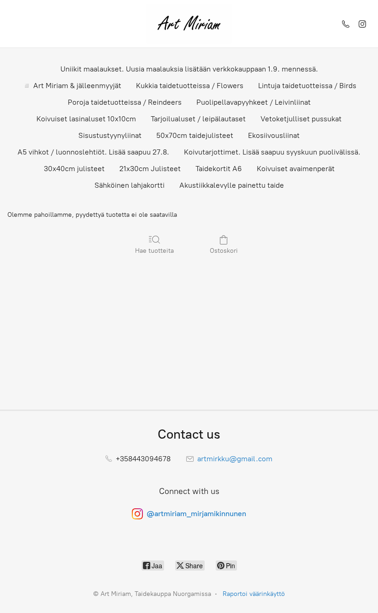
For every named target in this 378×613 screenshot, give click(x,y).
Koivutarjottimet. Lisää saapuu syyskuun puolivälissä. (272, 152)
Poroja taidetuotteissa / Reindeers (125, 102)
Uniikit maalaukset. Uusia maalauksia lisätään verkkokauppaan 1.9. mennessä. (189, 69)
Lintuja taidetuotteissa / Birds (307, 85)
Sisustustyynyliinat (110, 135)
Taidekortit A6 (218, 168)
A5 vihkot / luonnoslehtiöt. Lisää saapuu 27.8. (93, 152)
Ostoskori (224, 251)
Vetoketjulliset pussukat (301, 118)
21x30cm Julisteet (150, 168)
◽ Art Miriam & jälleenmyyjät (71, 85)
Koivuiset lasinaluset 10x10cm (86, 118)
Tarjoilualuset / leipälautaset (198, 118)
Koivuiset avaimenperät (296, 168)
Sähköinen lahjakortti (129, 185)
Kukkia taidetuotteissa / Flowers (189, 85)
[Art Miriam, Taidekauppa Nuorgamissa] (189, 24)
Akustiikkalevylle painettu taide (231, 185)
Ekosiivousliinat (274, 135)
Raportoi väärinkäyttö (254, 594)
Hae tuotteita (154, 251)
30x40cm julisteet (74, 168)
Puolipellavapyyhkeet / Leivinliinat (253, 102)
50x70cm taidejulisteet (194, 135)
